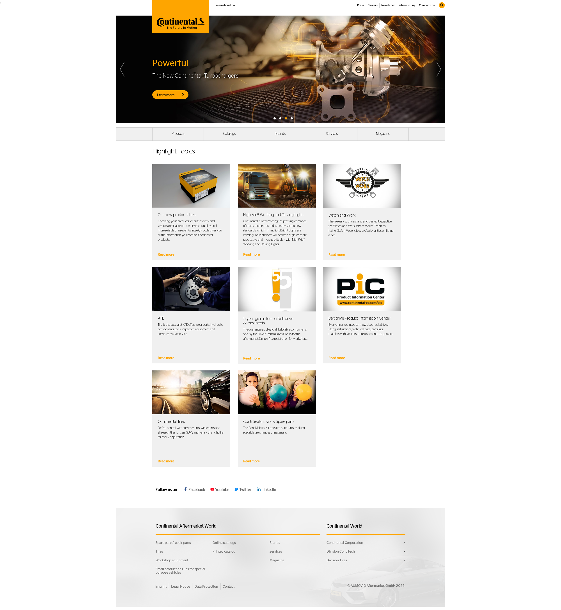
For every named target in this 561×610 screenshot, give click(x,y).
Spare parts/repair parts (173, 542)
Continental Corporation (345, 542)
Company (425, 5)
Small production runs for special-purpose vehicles (181, 570)
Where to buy (407, 5)
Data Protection (206, 586)
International (225, 5)
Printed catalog (224, 551)
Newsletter (388, 5)
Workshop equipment (172, 560)
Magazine (383, 133)
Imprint (161, 586)
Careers (373, 5)
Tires (159, 551)
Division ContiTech (341, 551)
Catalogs (229, 133)
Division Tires (337, 560)
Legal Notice (180, 586)
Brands (280, 133)
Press (360, 5)
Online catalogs (224, 542)
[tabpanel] (280, 69)
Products (178, 133)
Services (332, 133)
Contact (228, 586)
